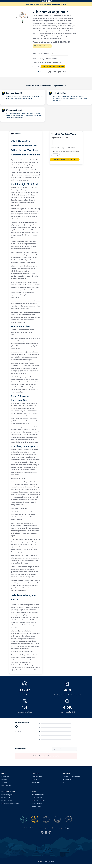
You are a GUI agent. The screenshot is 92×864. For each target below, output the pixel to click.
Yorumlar (4, 782)
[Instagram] (42, 832)
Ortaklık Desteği (6, 800)
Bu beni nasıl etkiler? (59, 4)
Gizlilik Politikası (37, 797)
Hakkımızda (5, 777)
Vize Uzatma (36, 780)
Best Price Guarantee (44, 46)
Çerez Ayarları (36, 806)
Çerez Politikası (37, 803)
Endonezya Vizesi (48, 862)
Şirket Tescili (36, 782)
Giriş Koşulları (67, 780)
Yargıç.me (68, 828)
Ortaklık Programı (7, 795)
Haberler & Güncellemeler (71, 777)
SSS (64, 782)
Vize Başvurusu (37, 777)
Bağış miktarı (37, 53)
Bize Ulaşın (4, 780)
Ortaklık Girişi (5, 797)
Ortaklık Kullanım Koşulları (10, 803)
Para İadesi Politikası (38, 800)
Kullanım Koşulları (38, 795)
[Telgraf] (50, 832)
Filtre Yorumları (20, 749)
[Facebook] (46, 832)
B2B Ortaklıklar (6, 785)
